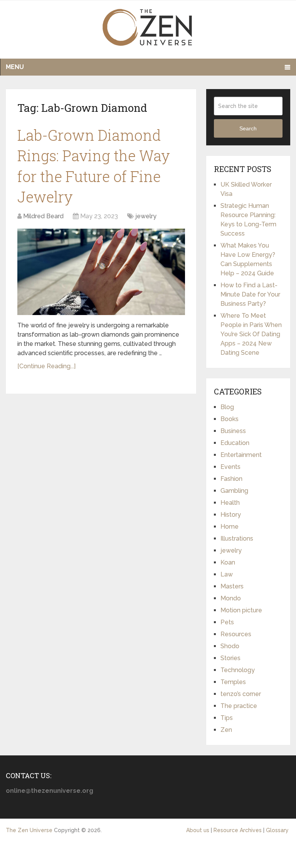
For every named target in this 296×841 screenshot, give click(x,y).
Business (233, 431)
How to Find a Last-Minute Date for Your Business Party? (250, 294)
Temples (233, 682)
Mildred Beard (43, 216)
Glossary (277, 830)
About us (197, 830)
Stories (230, 658)
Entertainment (241, 454)
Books (229, 419)
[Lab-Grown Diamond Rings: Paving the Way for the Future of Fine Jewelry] (101, 272)
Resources (235, 634)
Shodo (229, 646)
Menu (15, 67)
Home (229, 526)
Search (248, 128)
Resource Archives (238, 830)
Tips (226, 717)
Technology (237, 670)
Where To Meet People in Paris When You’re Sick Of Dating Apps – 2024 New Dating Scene (251, 334)
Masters (232, 586)
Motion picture (241, 610)
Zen (226, 729)
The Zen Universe (29, 830)
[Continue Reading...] (46, 366)
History (230, 514)
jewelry (145, 216)
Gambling (234, 490)
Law (226, 574)
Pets (227, 622)
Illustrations (236, 538)
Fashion (231, 478)
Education (234, 443)
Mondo (230, 598)
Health (230, 502)
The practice (238, 706)
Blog (227, 407)
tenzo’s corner (240, 694)
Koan (227, 562)
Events (230, 466)
